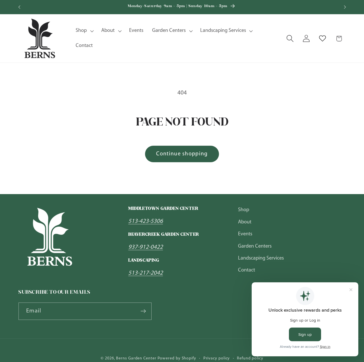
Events (245, 234)
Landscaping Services (261, 258)
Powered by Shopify (177, 358)
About (244, 222)
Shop (243, 210)
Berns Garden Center (136, 358)
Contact (246, 270)
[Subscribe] (143, 311)
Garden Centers (255, 246)
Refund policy (250, 358)
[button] (84, 31)
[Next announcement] (345, 7)
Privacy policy (216, 358)
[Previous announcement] (19, 7)
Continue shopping (182, 154)
